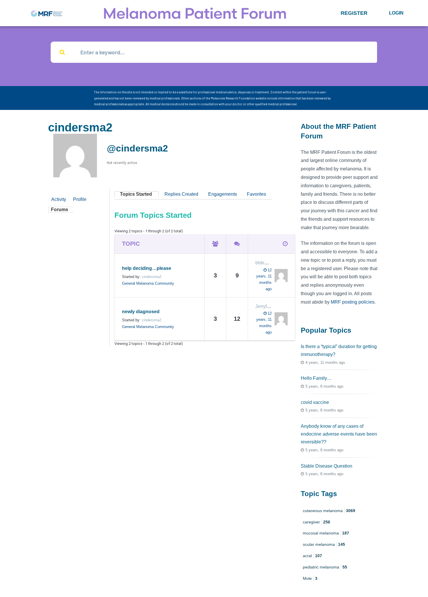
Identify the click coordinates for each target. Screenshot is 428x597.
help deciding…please (146, 268)
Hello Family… (316, 378)
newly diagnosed (141, 311)
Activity (58, 199)
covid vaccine (315, 402)
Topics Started (136, 194)
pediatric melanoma (325, 567)
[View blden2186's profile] (280, 275)
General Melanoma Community (148, 283)
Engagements (222, 194)
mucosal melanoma (326, 533)
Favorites (256, 194)
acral (312, 555)
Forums (59, 209)
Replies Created (181, 194)
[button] (354, 13)
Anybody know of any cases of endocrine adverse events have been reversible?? (339, 434)
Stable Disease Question (326, 466)
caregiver (316, 522)
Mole (310, 578)
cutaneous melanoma (329, 510)
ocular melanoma (324, 544)
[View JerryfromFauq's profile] (280, 318)
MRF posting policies (352, 302)
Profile (79, 199)
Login (396, 12)
